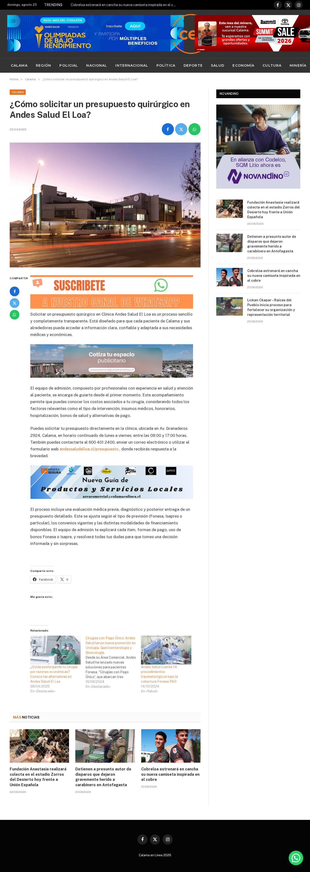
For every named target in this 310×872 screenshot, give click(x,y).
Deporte (193, 65)
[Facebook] (14, 291)
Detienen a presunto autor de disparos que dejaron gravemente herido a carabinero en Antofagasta (103, 777)
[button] (296, 858)
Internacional (131, 65)
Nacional (96, 65)
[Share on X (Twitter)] (181, 129)
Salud (218, 65)
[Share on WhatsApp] (194, 129)
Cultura (272, 65)
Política (165, 65)
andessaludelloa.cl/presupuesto (89, 449)
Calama (19, 65)
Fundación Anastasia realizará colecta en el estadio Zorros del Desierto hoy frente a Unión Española (38, 777)
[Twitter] (14, 303)
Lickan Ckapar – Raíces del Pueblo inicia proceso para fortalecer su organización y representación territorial (271, 307)
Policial (68, 65)
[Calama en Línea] (191, 34)
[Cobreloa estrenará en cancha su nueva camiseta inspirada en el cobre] (171, 746)
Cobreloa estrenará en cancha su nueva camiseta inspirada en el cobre (125, 5)
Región (43, 65)
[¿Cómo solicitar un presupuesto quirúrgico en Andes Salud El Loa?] (105, 205)
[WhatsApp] (14, 315)
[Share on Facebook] (168, 129)
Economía (243, 65)
